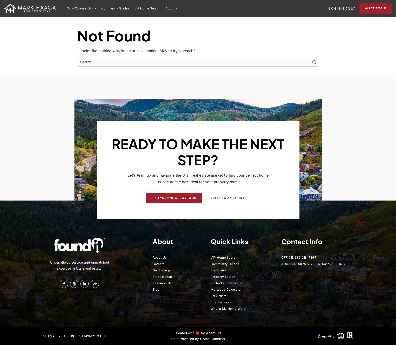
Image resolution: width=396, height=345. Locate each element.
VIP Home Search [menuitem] (147, 8)
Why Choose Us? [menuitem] (80, 8)
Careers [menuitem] (159, 264)
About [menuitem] (170, 8)
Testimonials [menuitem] (162, 283)
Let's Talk (377, 8)
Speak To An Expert (227, 198)
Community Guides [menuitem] (115, 8)
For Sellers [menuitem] (219, 296)
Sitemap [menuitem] (50, 336)
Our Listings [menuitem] (162, 270)
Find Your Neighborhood (174, 198)
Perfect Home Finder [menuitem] (227, 283)
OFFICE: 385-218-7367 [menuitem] (298, 257)
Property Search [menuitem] (223, 277)
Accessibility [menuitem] (69, 336)
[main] (198, 46)
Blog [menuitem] (156, 289)
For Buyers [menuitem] (219, 270)
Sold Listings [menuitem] (162, 277)
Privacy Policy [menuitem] (94, 336)
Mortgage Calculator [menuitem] (226, 289)
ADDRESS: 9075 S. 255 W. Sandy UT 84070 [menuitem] (314, 264)
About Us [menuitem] (160, 257)
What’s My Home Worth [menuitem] (228, 309)
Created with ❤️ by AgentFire (198, 333)
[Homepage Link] (30, 8)
